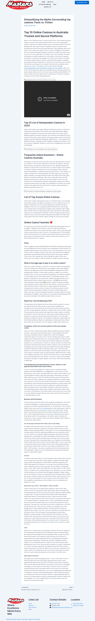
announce (47, 408)
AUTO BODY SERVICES (45, 4)
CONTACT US (47, 7)
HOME (43, 2)
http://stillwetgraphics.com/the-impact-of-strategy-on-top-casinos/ (43, 68)
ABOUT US (50, 2)
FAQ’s (54, 4)
